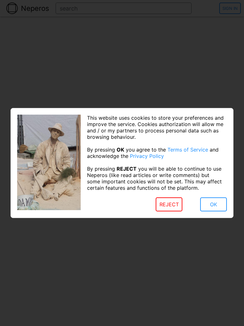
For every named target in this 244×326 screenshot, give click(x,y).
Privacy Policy (147, 156)
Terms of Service (187, 149)
